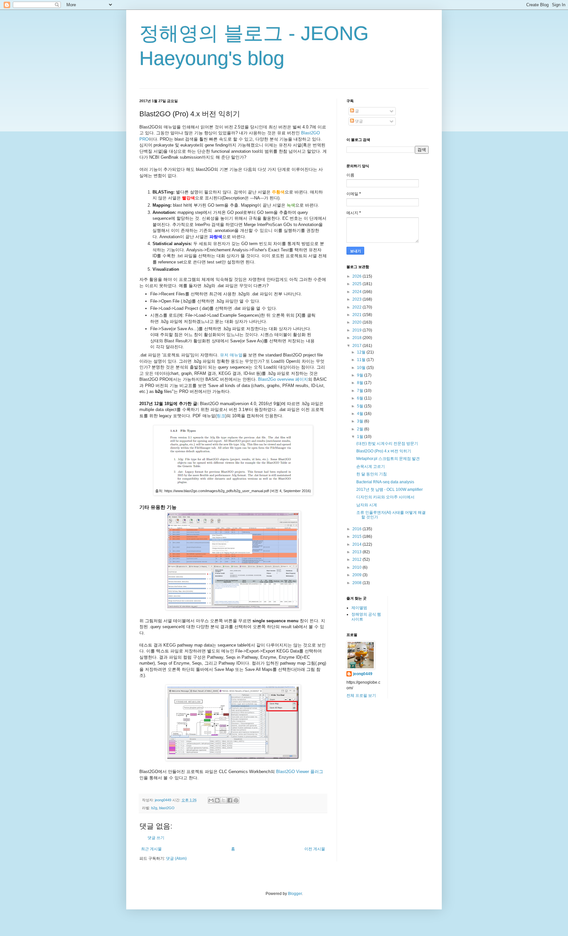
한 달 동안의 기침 (371, 474)
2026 (357, 276)
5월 (360, 406)
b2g (154, 808)
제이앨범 (359, 607)
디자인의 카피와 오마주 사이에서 (385, 497)
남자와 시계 (366, 505)
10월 (362, 367)
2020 (357, 322)
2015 (357, 536)
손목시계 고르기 (370, 466)
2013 (357, 552)
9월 (360, 375)
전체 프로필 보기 (361, 695)
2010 (357, 567)
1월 (360, 436)
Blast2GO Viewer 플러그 (299, 771)
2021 (357, 314)
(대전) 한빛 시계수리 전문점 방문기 (387, 443)
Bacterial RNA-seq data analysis (385, 482)
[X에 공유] (223, 800)
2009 (357, 575)
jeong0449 (362, 674)
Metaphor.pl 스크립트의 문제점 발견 (388, 458)
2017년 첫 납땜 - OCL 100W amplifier (389, 489)
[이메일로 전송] (211, 800)
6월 (360, 398)
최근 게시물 (151, 849)
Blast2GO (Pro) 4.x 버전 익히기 (383, 451)
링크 (221, 415)
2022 (357, 307)
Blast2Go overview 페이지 (283, 379)
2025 (357, 284)
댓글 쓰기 (156, 837)
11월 (362, 359)
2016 (357, 529)
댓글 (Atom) (176, 858)
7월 (360, 390)
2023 (357, 299)
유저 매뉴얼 (231, 355)
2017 (357, 345)
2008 (357, 583)
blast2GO (167, 808)
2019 (357, 330)
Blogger (295, 893)
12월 (362, 352)
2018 (357, 337)
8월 (360, 382)
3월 (360, 421)
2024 (357, 291)
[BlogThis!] (217, 800)
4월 (360, 413)
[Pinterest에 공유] (236, 800)
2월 (360, 429)
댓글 (358, 121)
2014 (357, 544)
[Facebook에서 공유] (229, 800)
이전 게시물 (314, 849)
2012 (357, 559)
